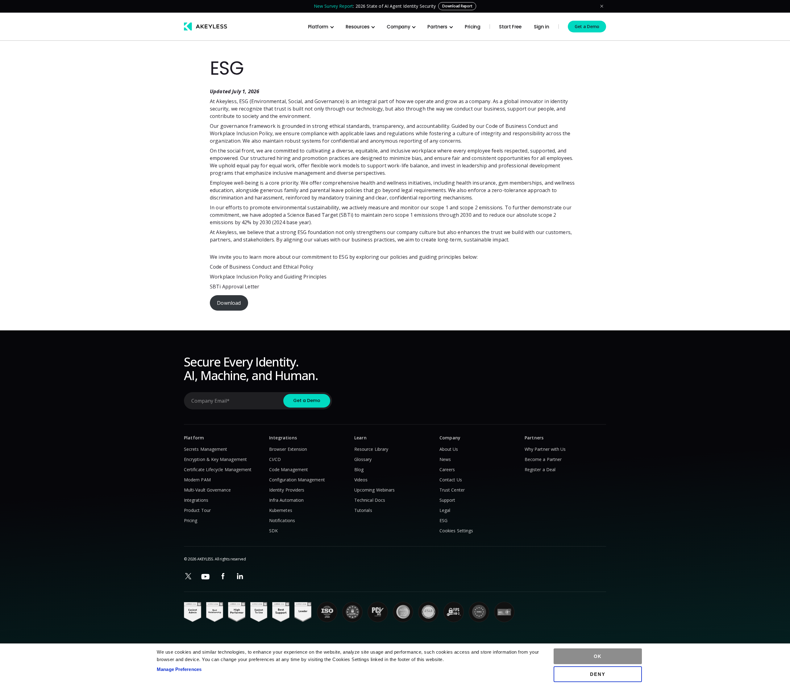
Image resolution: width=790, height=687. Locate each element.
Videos (361, 480)
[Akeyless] (205, 27)
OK (598, 656)
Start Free (510, 26)
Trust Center (452, 490)
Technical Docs (369, 500)
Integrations (196, 500)
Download (229, 303)
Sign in (541, 26)
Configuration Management (297, 480)
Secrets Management (205, 449)
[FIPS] (454, 612)
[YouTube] (205, 577)
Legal (444, 510)
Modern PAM (197, 480)
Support (447, 500)
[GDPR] (352, 612)
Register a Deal (540, 469)
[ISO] (327, 612)
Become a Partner (543, 459)
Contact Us (450, 480)
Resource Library (371, 449)
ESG (443, 520)
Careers (447, 469)
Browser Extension (288, 449)
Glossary (363, 459)
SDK (273, 531)
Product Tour (197, 510)
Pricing (472, 26)
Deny (597, 674)
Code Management (288, 469)
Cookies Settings (456, 531)
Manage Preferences (179, 669)
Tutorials (363, 510)
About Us (448, 449)
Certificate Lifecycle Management (218, 469)
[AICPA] (403, 612)
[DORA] (479, 612)
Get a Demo (587, 26)
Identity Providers (286, 490)
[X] (188, 576)
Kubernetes (280, 510)
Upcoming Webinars (374, 490)
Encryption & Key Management (215, 459)
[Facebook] (222, 576)
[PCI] (378, 612)
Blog (359, 469)
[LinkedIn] (240, 576)
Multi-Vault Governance (207, 490)
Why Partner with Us (545, 449)
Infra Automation (286, 500)
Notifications (282, 520)
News (445, 459)
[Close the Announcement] (602, 6)
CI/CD (275, 459)
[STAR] (428, 612)
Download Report (457, 6)
